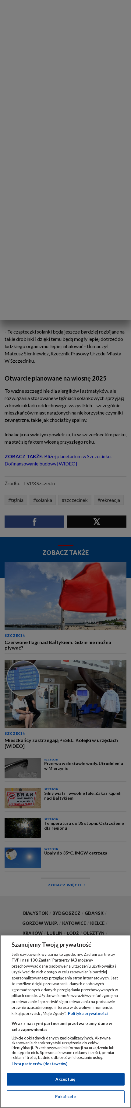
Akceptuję (65, 1079)
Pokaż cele (65, 1096)
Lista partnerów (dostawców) (39, 1063)
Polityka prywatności (88, 1013)
